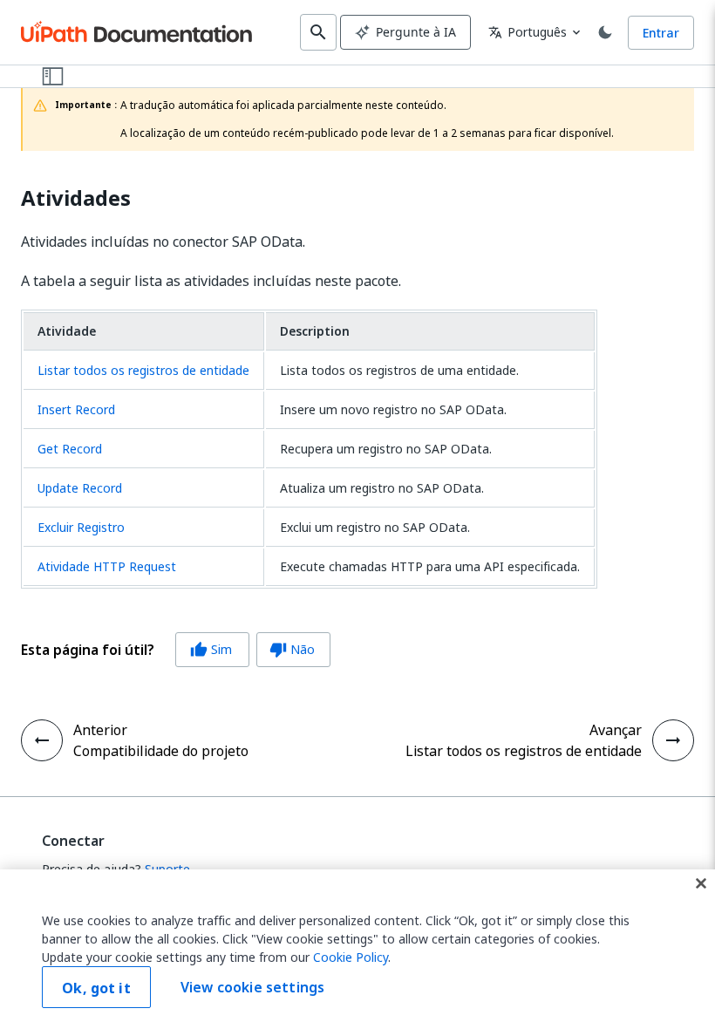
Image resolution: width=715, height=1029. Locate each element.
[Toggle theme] (605, 32)
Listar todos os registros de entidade (143, 370)
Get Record (69, 449)
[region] (357, 949)
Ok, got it (96, 988)
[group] (175, 649)
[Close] (701, 883)
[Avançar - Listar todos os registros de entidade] (673, 740)
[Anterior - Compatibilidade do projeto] (42, 740)
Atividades (76, 198)
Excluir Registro (81, 527)
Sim (211, 649)
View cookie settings (252, 987)
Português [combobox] (527, 32)
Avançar (615, 729)
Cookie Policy (350, 957)
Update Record (79, 488)
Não (292, 649)
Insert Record (76, 409)
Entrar (661, 33)
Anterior (100, 729)
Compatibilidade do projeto (161, 750)
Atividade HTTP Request (106, 566)
